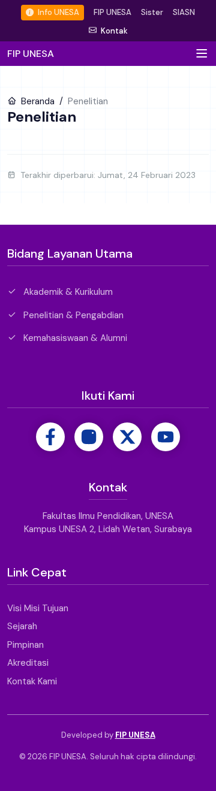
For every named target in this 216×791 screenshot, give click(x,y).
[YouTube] (165, 436)
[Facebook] (50, 436)
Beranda (37, 101)
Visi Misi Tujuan (37, 608)
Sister (152, 12)
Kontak (113, 31)
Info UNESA (57, 12)
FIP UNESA (112, 12)
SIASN (184, 12)
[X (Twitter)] (127, 436)
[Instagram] (88, 436)
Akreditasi (28, 663)
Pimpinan (25, 645)
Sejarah (22, 626)
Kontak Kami (32, 681)
